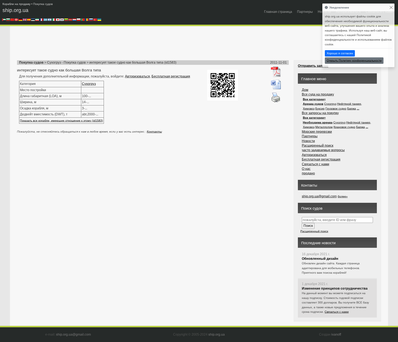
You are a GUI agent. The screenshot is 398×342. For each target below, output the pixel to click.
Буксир (320, 108)
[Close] (391, 7)
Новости (308, 141)
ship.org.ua (15, 10)
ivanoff (336, 334)
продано (308, 173)
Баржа (351, 108)
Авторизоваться (137, 76)
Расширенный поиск (317, 145)
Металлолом (324, 127)
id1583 (170, 62)
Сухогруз (89, 84)
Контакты (154, 131)
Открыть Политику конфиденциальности (354, 60)
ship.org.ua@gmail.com (319, 196)
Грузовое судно (335, 108)
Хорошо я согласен (340, 53)
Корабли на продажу (16, 4)
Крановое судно (344, 127)
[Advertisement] (92, 44)
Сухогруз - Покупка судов (66, 62)
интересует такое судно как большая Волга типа (126, 62)
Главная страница (278, 11)
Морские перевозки (317, 131)
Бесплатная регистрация (171, 76)
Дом (305, 90)
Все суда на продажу (318, 94)
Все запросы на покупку (320, 113)
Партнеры (305, 11)
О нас (306, 168)
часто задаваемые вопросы (323, 150)
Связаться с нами (315, 164)
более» (343, 196)
